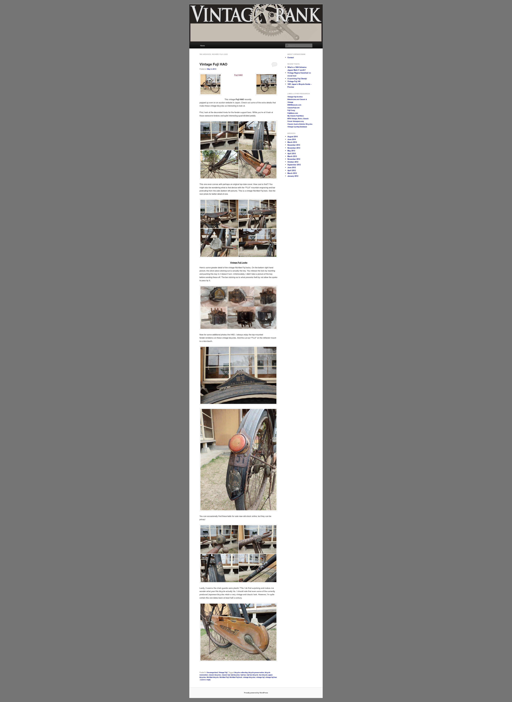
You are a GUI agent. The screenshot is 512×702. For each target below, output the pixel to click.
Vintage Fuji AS (293, 81)
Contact (290, 57)
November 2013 (293, 148)
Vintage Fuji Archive (295, 96)
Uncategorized (212, 672)
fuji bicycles (235, 675)
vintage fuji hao (271, 677)
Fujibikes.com (292, 113)
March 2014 (292, 142)
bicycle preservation (256, 672)
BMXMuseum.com (294, 105)
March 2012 (292, 173)
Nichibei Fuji (224, 677)
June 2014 (291, 139)
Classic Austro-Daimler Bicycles (299, 124)
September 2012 (294, 164)
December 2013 (293, 145)
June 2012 (291, 167)
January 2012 (292, 176)
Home (202, 45)
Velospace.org (298, 121)
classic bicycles (215, 675)
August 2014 (292, 136)
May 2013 (291, 150)
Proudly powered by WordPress (256, 692)
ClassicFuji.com (293, 107)
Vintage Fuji (223, 672)
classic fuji (226, 675)
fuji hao (243, 675)
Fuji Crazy (291, 110)
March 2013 (292, 156)
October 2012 (292, 162)
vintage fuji (260, 677)
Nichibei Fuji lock (235, 677)
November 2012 (293, 159)
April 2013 (291, 153)
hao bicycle (263, 675)
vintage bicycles (249, 677)
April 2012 (291, 170)
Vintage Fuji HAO (213, 64)
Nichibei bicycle (213, 677)
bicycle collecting (241, 672)
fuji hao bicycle (252, 675)
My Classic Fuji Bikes (295, 116)
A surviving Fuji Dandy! (297, 78)
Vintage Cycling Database (297, 126)
